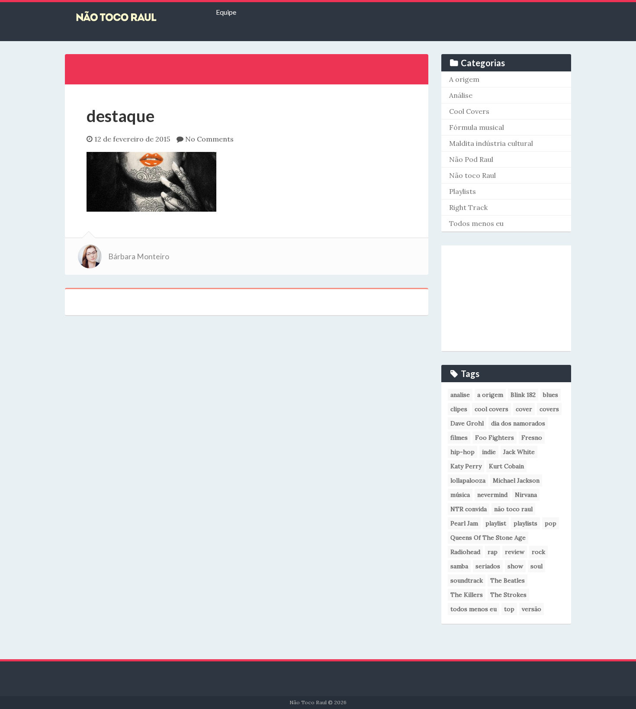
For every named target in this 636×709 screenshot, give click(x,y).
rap (493, 552)
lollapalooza (467, 480)
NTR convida (468, 509)
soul (536, 566)
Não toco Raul (472, 175)
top (509, 609)
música (460, 495)
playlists (525, 523)
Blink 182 (523, 395)
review (514, 552)
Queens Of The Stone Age (488, 537)
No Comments (209, 139)
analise (460, 395)
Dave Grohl (467, 423)
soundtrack (466, 580)
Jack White (519, 452)
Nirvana (526, 495)
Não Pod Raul (471, 159)
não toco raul (513, 509)
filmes (459, 438)
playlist (495, 523)
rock (538, 552)
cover (524, 409)
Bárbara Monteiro (138, 256)
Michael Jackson (516, 480)
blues (550, 395)
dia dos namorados (518, 423)
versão (531, 609)
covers (549, 409)
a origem (490, 395)
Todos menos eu (476, 223)
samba (459, 566)
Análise (460, 95)
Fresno (531, 438)
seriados (487, 566)
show (515, 566)
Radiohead (465, 552)
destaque (120, 116)
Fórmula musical (476, 127)
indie (489, 452)
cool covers (491, 409)
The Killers (466, 595)
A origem (464, 79)
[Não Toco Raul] (129, 17)
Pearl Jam (464, 523)
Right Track (468, 207)
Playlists (462, 191)
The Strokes (508, 595)
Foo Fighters (494, 438)
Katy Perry (466, 466)
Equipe (226, 12)
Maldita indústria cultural (491, 143)
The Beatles (507, 580)
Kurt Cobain (506, 466)
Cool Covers (469, 111)
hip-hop (462, 452)
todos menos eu (473, 609)
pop (550, 523)
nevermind (492, 495)
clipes (458, 409)
